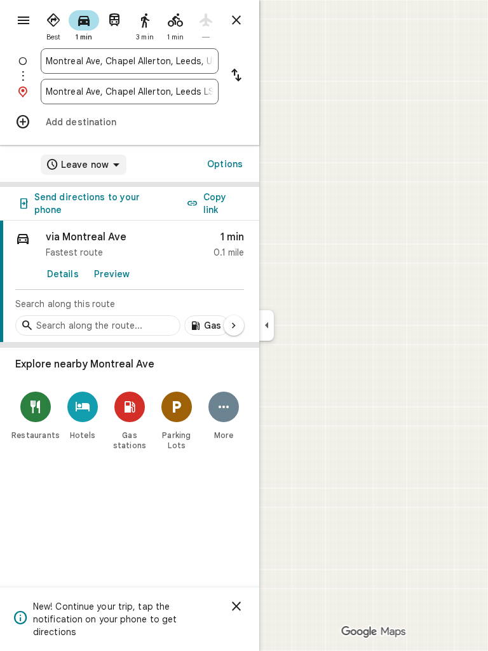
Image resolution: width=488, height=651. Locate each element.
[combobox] (130, 61)
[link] (129, 282)
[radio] (53, 24)
